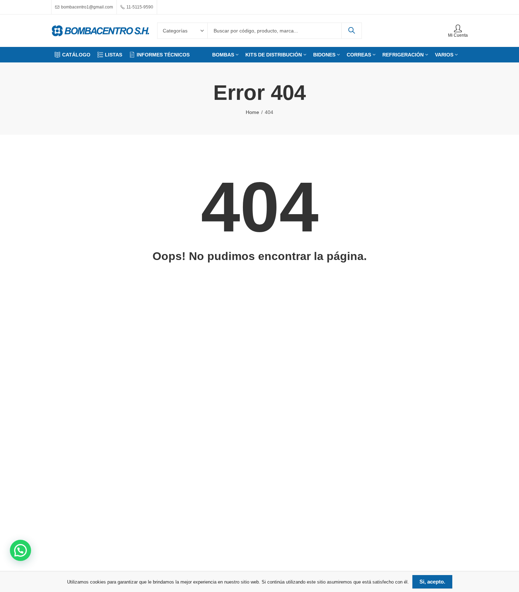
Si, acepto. (432, 582)
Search (351, 31)
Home (252, 112)
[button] (20, 550)
